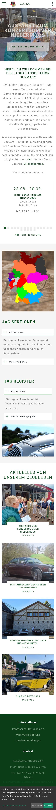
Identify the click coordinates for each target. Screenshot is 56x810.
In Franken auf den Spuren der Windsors (28, 586)
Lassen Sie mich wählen (14, 805)
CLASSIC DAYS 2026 (28, 696)
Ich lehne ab (37, 805)
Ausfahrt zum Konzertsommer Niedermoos (28, 529)
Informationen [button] (16, 332)
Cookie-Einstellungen (28, 740)
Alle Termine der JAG (28, 234)
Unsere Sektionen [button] (18, 362)
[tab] (28, 332)
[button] (5, 228)
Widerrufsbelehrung (28, 734)
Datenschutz (36, 729)
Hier (29, 159)
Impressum (19, 729)
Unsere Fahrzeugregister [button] (23, 417)
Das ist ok (48, 805)
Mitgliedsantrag (33, 163)
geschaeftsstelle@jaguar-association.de (28, 781)
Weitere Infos (28, 211)
